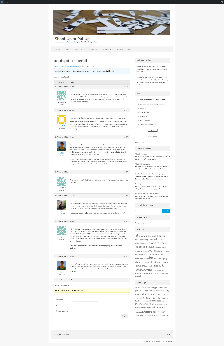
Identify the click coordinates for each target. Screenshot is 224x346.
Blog (67, 49)
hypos (147, 301)
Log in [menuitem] (7, 2)
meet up (137, 307)
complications (140, 243)
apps (142, 287)
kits (156, 304)
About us (78, 49)
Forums (57, 49)
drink (155, 298)
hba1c (143, 254)
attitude (141, 235)
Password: (59, 306)
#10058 (126, 86)
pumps (154, 312)
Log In (130, 49)
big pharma (151, 236)
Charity (120, 49)
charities (159, 291)
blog (157, 236)
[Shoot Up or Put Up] (111, 42)
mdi (146, 262)
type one (157, 315)
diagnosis (163, 247)
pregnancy (141, 269)
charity (166, 290)
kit (151, 258)
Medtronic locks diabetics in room (146, 194)
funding (138, 254)
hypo (163, 254)
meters (147, 307)
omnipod (138, 312)
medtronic (152, 262)
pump (152, 269)
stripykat (138, 315)
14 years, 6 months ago (98, 71)
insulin (146, 259)
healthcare (149, 254)
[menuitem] (2, 2)
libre (155, 258)
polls (161, 265)
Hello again (139, 184)
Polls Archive (139, 142)
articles (146, 287)
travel (138, 276)
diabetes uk (141, 246)
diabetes (141, 294)
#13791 (126, 221)
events (152, 250)
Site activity (107, 49)
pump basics (161, 270)
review (146, 273)
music (166, 262)
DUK (159, 298)
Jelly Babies (143, 116)
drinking (138, 251)
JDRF (148, 304)
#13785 (126, 110)
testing (165, 274)
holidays (157, 254)
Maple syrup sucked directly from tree (152, 105)
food (167, 251)
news (138, 265)
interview (140, 304)
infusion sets (155, 301)
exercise (161, 251)
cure (146, 243)
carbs (144, 239)
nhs (143, 266)
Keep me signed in (64, 311)
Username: (59, 299)
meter (160, 262)
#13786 (126, 137)
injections (139, 259)
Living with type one (71, 66)
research (139, 273)
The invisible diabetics (142, 164)
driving (145, 251)
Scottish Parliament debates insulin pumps (149, 174)
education (164, 298)
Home (56, 66)
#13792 (126, 256)
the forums (145, 315)
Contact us (93, 49)
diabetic (142, 298)
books (145, 290)
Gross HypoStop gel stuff (148, 124)
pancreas (148, 266)
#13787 (126, 172)
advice (137, 287)
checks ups (157, 239)
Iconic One (146, 341)
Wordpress (168, 341)
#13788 (126, 195)
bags (150, 287)
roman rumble (157, 273)
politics (154, 265)
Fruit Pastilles (144, 113)
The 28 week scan (141, 154)
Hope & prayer (145, 120)
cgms (149, 239)
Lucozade (143, 109)
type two (165, 315)
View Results (152, 137)
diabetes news (159, 243)
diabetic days (154, 247)
